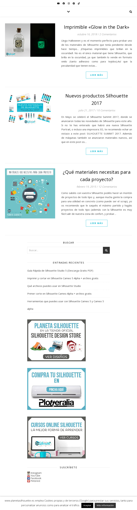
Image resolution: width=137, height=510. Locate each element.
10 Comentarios (106, 110)
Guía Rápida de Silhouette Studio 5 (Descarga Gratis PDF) (60, 270)
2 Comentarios (107, 34)
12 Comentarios (107, 186)
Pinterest (35, 480)
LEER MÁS (96, 74)
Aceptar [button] (87, 505)
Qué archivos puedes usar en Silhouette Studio (54, 286)
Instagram (36, 472)
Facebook (36, 478)
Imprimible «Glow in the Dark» (96, 27)
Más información (105, 505)
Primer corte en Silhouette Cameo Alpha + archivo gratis (59, 293)
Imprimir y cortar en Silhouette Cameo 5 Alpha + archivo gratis (62, 278)
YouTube (35, 475)
